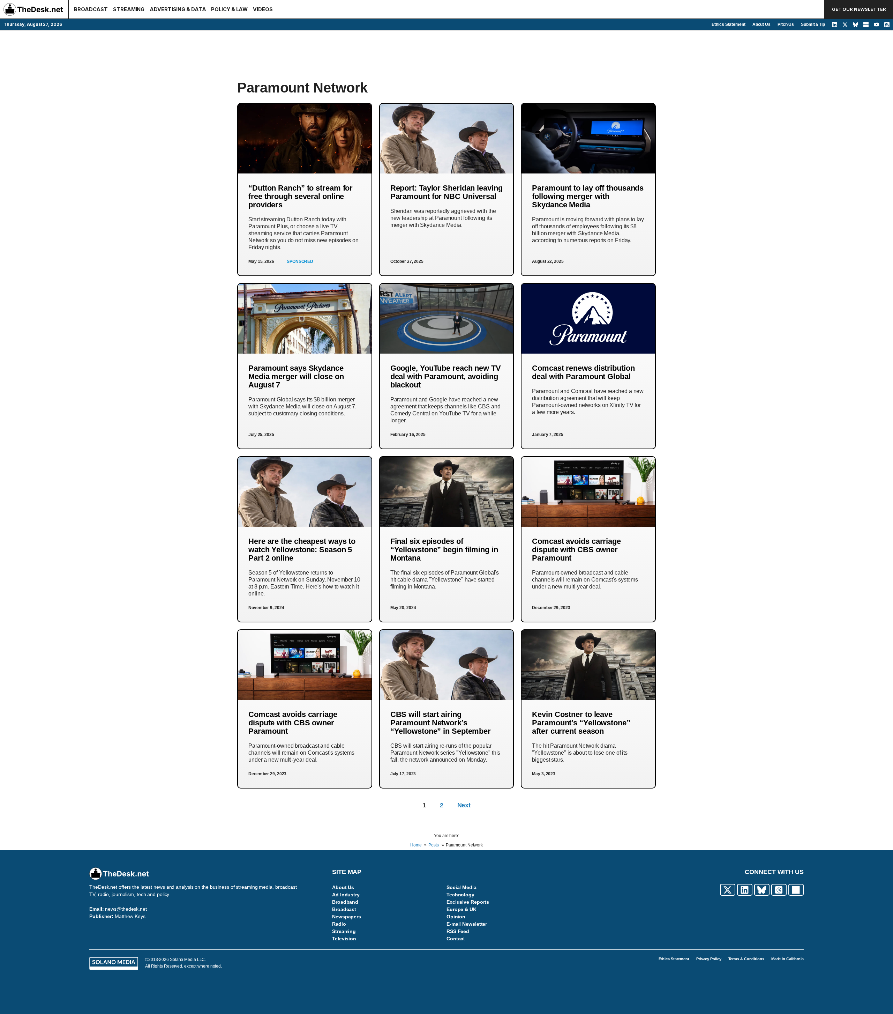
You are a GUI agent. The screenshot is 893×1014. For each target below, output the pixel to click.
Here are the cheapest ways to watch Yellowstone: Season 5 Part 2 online (301, 549)
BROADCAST (91, 9)
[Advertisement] (446, 55)
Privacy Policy (708, 959)
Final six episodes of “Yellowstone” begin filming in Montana (444, 549)
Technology (460, 894)
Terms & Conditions (746, 959)
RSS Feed (457, 931)
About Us (761, 24)
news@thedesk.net (126, 909)
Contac (454, 938)
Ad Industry (346, 894)
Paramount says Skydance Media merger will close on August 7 (296, 376)
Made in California (787, 959)
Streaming (344, 931)
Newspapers (346, 916)
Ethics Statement (728, 24)
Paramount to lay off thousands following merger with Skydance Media (588, 196)
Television (344, 938)
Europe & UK (461, 909)
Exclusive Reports (467, 902)
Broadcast (344, 909)
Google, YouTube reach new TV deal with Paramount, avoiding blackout (445, 376)
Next (464, 805)
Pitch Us (786, 24)
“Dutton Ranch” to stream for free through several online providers (300, 196)
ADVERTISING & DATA (178, 9)
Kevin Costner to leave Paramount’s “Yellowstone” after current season (581, 722)
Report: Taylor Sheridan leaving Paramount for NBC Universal (446, 192)
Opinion (455, 916)
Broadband (345, 902)
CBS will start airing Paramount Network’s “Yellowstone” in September (440, 722)
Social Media (461, 887)
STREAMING (128, 9)
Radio (339, 924)
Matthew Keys (130, 916)
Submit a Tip (813, 24)
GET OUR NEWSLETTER (859, 9)
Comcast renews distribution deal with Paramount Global (583, 372)
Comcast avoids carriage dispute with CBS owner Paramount (576, 549)
